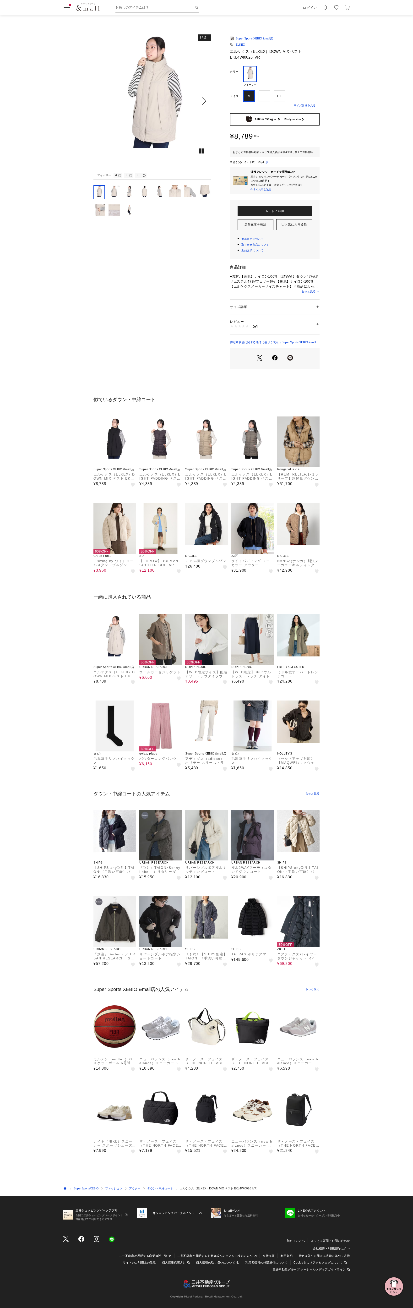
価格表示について (252, 238)
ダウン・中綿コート (160, 1188)
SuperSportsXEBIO (86, 1188)
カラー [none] (234, 71)
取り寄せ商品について (255, 244)
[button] (152, 101)
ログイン (310, 7)
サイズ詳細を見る (305, 105)
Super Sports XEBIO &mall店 (254, 38)
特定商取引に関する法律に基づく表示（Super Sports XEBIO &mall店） (273, 343)
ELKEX (240, 44)
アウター (135, 1188)
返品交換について (252, 250)
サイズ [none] (234, 96)
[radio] (250, 76)
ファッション (113, 1188)
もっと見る (308, 291)
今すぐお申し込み (261, 189)
